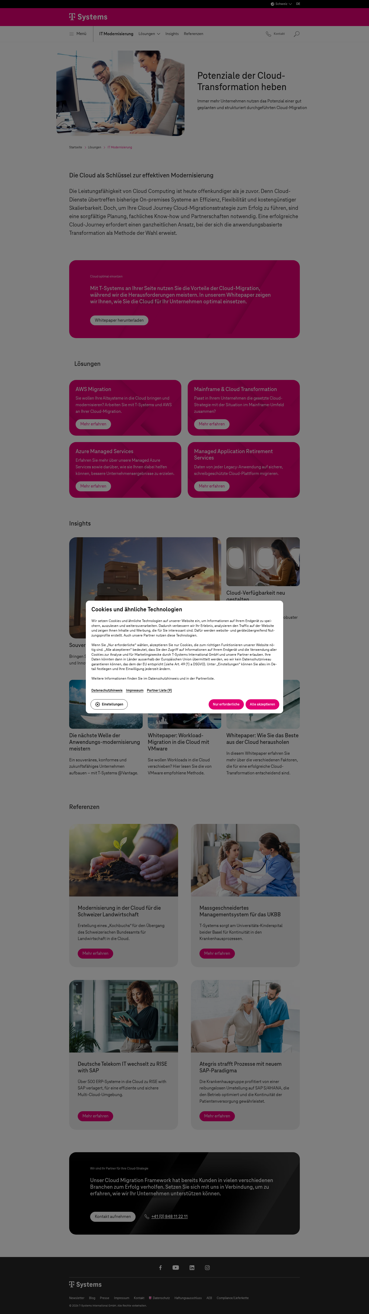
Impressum (135, 690)
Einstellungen (112, 704)
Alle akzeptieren (262, 704)
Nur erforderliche (226, 704)
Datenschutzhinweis (107, 690)
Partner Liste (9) (159, 690)
